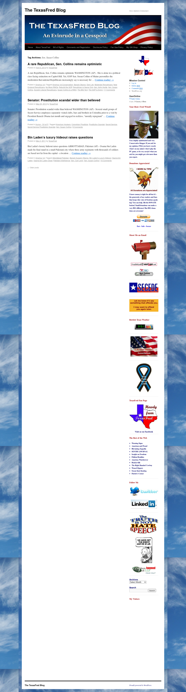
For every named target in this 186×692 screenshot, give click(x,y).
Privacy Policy (147, 47)
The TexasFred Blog (45, 10)
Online (134, 99)
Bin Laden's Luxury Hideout (100, 158)
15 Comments (106, 160)
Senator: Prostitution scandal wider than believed (64, 100)
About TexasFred (43, 47)
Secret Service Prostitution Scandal (41, 127)
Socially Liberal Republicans (45, 90)
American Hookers (63, 124)
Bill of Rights (58, 47)
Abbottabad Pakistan (60, 158)
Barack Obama (80, 84)
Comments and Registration (78, 47)
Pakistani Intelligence (61, 160)
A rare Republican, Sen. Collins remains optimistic (65, 64)
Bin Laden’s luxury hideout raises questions (60, 137)
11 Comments (109, 90)
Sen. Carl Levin (77, 160)
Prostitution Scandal (97, 124)
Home (30, 47)
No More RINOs (52, 87)
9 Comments (78, 127)
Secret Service (111, 124)
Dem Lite (90, 84)
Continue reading (104, 79)
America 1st (40, 84)
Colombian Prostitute (79, 124)
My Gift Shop (132, 47)
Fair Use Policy (117, 47)
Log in (134, 83)
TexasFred (53, 67)
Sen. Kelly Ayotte (100, 87)
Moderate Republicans (104, 84)
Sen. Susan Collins (63, 127)
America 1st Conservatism (62, 84)
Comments (137, 88)
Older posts (33, 167)
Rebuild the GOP (65, 87)
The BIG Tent (82, 90)
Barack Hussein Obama (79, 158)
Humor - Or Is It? (41, 124)
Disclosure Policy (100, 47)
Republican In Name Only (83, 87)
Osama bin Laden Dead (43, 160)
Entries (136, 85)
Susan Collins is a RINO (67, 90)
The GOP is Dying (95, 90)
